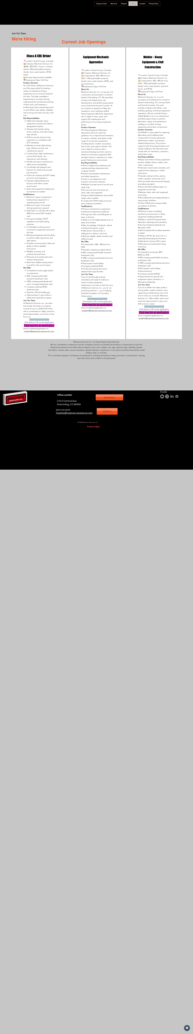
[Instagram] (167, 396)
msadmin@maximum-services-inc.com (39, 331)
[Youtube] (162, 396)
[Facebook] (177, 396)
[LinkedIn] (172, 396)
